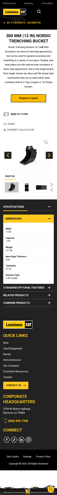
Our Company (11, 365)
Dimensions (14, 218)
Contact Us (13, 385)
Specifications (13, 206)
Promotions (47, 3)
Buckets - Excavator (28, 22)
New (6, 342)
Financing (28, 3)
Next (49, 155)
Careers (7, 377)
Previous (7, 155)
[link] (28, 486)
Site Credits (13, 456)
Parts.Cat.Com (9, 3)
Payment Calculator (20, 129)
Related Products (15, 295)
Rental (7, 354)
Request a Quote (28, 98)
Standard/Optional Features (23, 287)
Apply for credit (19, 114)
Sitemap (27, 456)
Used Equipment (12, 348)
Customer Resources (15, 371)
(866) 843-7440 (18, 421)
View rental (14, 105)
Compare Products (16, 302)
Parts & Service (12, 359)
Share (11, 124)
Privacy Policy (43, 456)
